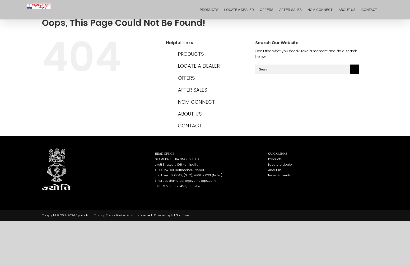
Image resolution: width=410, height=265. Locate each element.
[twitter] (331, 215)
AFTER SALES (192, 89)
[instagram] (344, 215)
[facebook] (318, 215)
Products (275, 159)
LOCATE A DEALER (199, 65)
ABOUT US (190, 113)
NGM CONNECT (196, 101)
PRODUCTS (191, 54)
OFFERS (186, 77)
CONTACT (190, 125)
